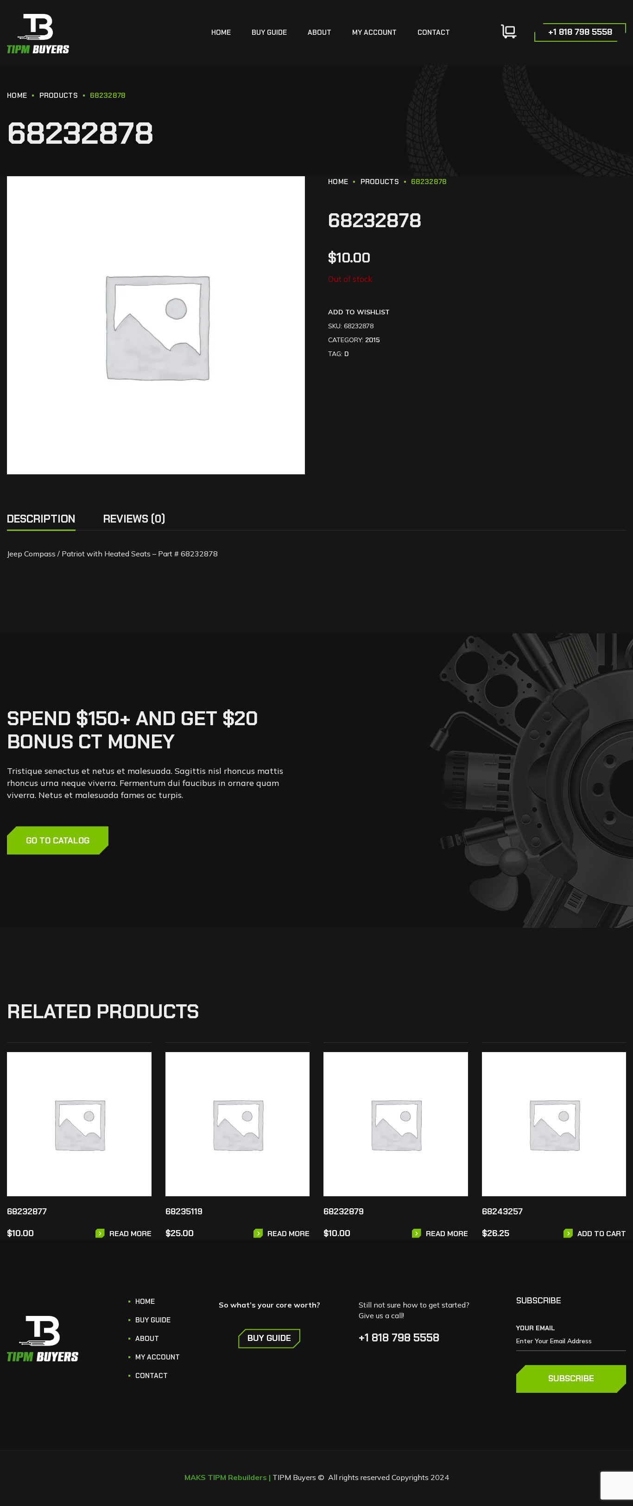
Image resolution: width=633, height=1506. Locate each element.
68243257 (502, 1211)
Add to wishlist (359, 312)
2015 (372, 340)
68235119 (184, 1211)
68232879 (343, 1211)
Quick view (138, 1091)
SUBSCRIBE (571, 1378)
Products (58, 95)
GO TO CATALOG (57, 840)
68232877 (27, 1211)
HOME (17, 95)
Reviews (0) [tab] (134, 519)
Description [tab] (41, 519)
